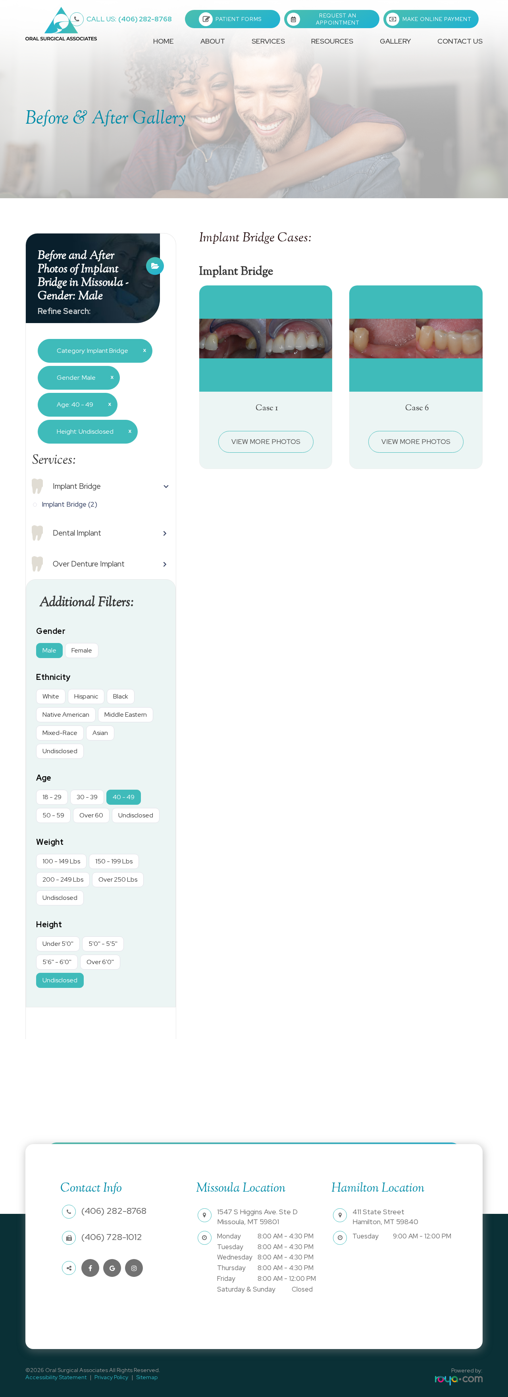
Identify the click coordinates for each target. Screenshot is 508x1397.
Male (49, 650)
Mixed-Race (59, 733)
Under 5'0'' (57, 944)
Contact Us (460, 41)
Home (163, 41)
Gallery (395, 41)
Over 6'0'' (100, 962)
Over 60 (91, 815)
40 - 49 (124, 797)
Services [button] (268, 41)
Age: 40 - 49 (81, 404)
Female (81, 650)
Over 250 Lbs (117, 879)
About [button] (212, 41)
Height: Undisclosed (91, 431)
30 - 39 (87, 797)
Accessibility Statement (56, 1377)
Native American (65, 714)
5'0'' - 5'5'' (103, 944)
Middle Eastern (125, 714)
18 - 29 (52, 797)
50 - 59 (53, 815)
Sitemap (147, 1377)
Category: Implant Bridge (98, 350)
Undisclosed (59, 751)
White (50, 696)
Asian (100, 733)
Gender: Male (82, 377)
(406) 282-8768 (129, 19)
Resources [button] (332, 41)
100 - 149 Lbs (61, 861)
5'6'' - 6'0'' (56, 962)
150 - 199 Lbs (114, 861)
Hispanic (86, 696)
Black (120, 696)
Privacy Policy (111, 1377)
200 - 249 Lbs (62, 879)
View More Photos (265, 441)
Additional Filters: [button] (86, 602)
